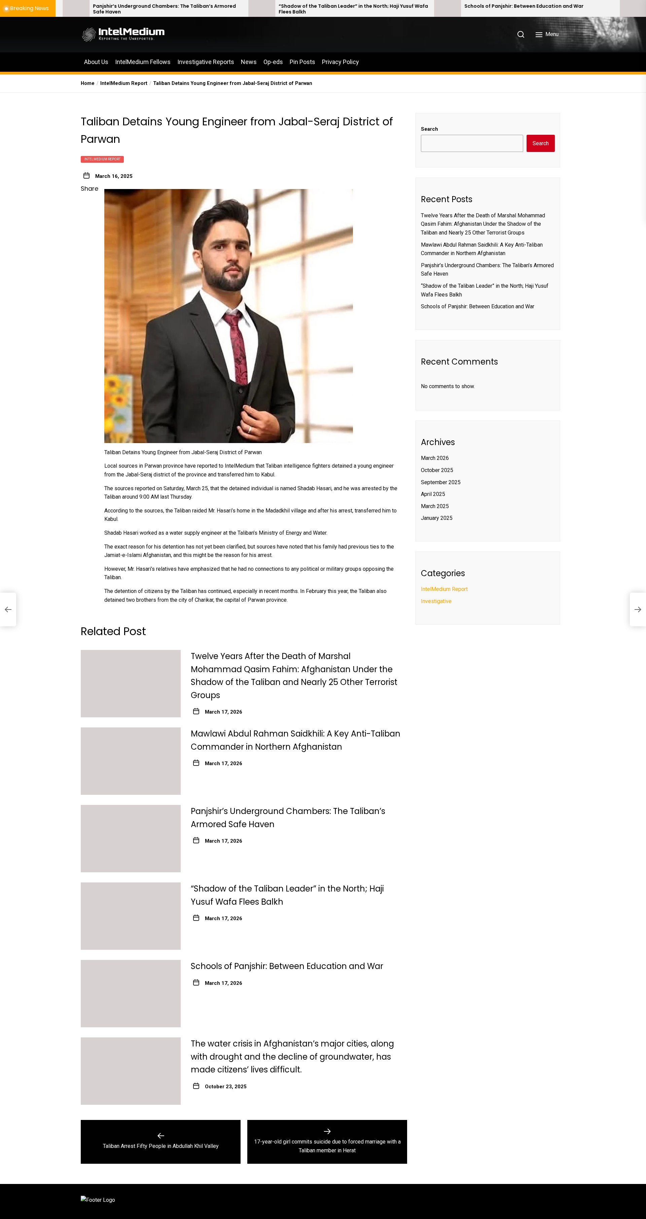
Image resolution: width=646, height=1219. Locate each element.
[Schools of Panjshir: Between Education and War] (372, 8)
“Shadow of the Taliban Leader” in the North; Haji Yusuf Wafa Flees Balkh (278, 9)
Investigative (436, 601)
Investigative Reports (205, 61)
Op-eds (273, 61)
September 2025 (441, 482)
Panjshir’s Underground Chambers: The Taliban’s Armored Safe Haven (88, 9)
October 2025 (437, 470)
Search (429, 129)
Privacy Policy (340, 61)
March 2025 (435, 506)
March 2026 (435, 458)
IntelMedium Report (102, 159)
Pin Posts (302, 61)
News (249, 61)
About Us (96, 61)
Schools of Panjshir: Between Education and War (448, 6)
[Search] (520, 34)
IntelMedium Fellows (143, 61)
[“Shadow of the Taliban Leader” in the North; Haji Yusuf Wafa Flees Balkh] (186, 8)
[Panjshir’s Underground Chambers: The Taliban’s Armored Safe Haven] (131, 838)
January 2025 (437, 518)
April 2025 (433, 494)
